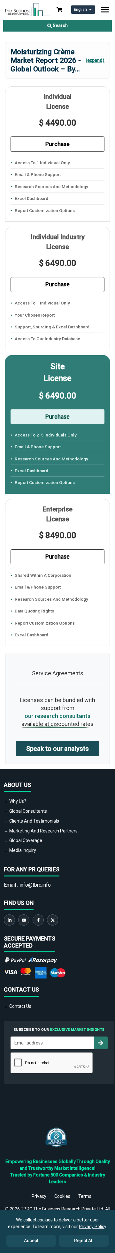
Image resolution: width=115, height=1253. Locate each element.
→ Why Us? (15, 801)
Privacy (39, 1196)
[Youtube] (23, 920)
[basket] (59, 10)
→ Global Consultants (25, 811)
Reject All (84, 1240)
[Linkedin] (9, 920)
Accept (31, 1240)
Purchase (57, 144)
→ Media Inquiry (20, 850)
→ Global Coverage (23, 840)
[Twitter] (52, 920)
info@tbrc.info (35, 885)
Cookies (62, 1196)
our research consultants (57, 716)
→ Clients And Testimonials (31, 821)
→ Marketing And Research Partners (41, 830)
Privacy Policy (92, 1226)
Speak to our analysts (57, 748)
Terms (84, 1196)
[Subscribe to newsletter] (101, 1043)
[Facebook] (38, 920)
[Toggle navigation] (105, 10)
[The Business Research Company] (27, 9)
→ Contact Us (17, 1006)
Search (60, 25)
